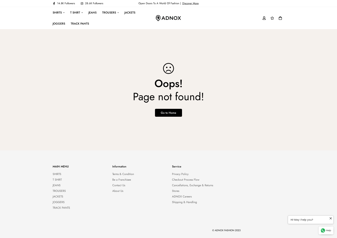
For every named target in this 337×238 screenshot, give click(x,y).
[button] (279, 18)
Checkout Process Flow (185, 180)
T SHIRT (75, 13)
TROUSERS (109, 13)
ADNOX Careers (182, 196)
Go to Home (168, 113)
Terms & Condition (123, 174)
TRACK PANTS (80, 24)
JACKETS (129, 13)
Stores (175, 191)
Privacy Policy (180, 174)
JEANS (92, 13)
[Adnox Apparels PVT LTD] (168, 18)
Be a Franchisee (121, 180)
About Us (117, 191)
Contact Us (118, 185)
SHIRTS (57, 13)
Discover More (190, 3)
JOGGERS (59, 24)
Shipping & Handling (184, 202)
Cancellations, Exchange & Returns (192, 185)
